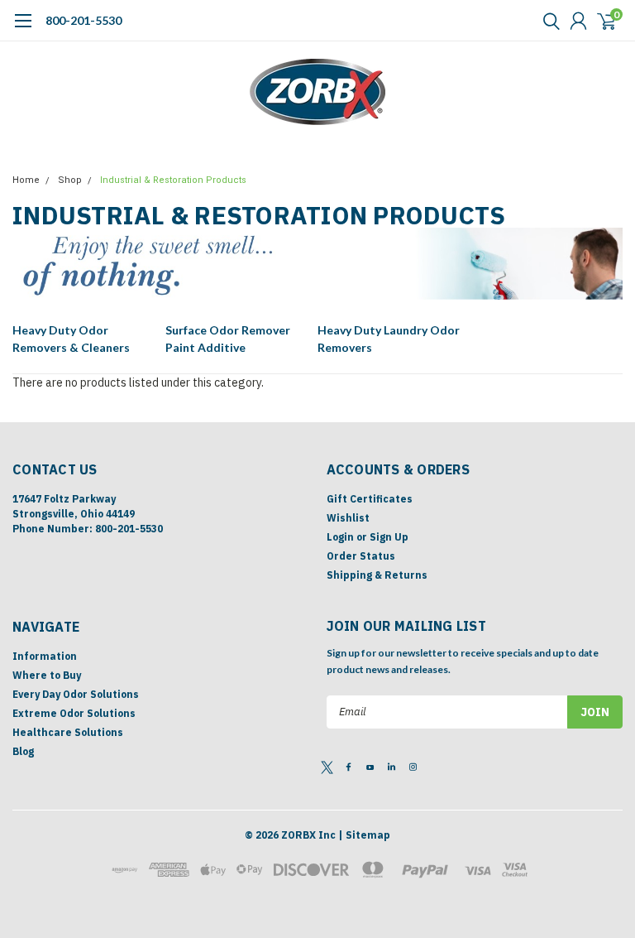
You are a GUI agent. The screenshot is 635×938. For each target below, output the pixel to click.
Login (340, 537)
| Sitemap (364, 835)
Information (44, 656)
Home (26, 180)
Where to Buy (46, 675)
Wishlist (348, 518)
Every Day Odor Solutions (75, 694)
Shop (70, 180)
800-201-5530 (83, 20)
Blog (23, 751)
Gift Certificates (370, 499)
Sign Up (389, 537)
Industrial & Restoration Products (173, 180)
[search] (547, 20)
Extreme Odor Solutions (74, 713)
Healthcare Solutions (67, 732)
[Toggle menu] (22, 29)
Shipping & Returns (377, 575)
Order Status (361, 556)
